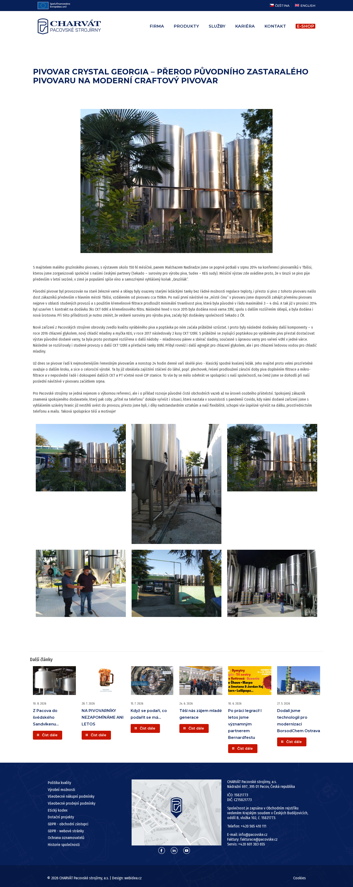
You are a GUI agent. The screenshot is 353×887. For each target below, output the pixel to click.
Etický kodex (57, 810)
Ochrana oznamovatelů (66, 837)
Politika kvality (59, 782)
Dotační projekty (61, 817)
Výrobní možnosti (61, 789)
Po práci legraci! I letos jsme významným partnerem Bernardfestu (245, 724)
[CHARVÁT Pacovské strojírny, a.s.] (69, 26)
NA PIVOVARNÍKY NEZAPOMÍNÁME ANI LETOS (103, 717)
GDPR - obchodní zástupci (68, 824)
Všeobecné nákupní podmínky (71, 796)
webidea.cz (133, 878)
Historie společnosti (64, 844)
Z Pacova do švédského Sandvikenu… (46, 717)
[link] (177, 812)
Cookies (299, 878)
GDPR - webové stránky (66, 831)
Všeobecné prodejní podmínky (71, 803)
